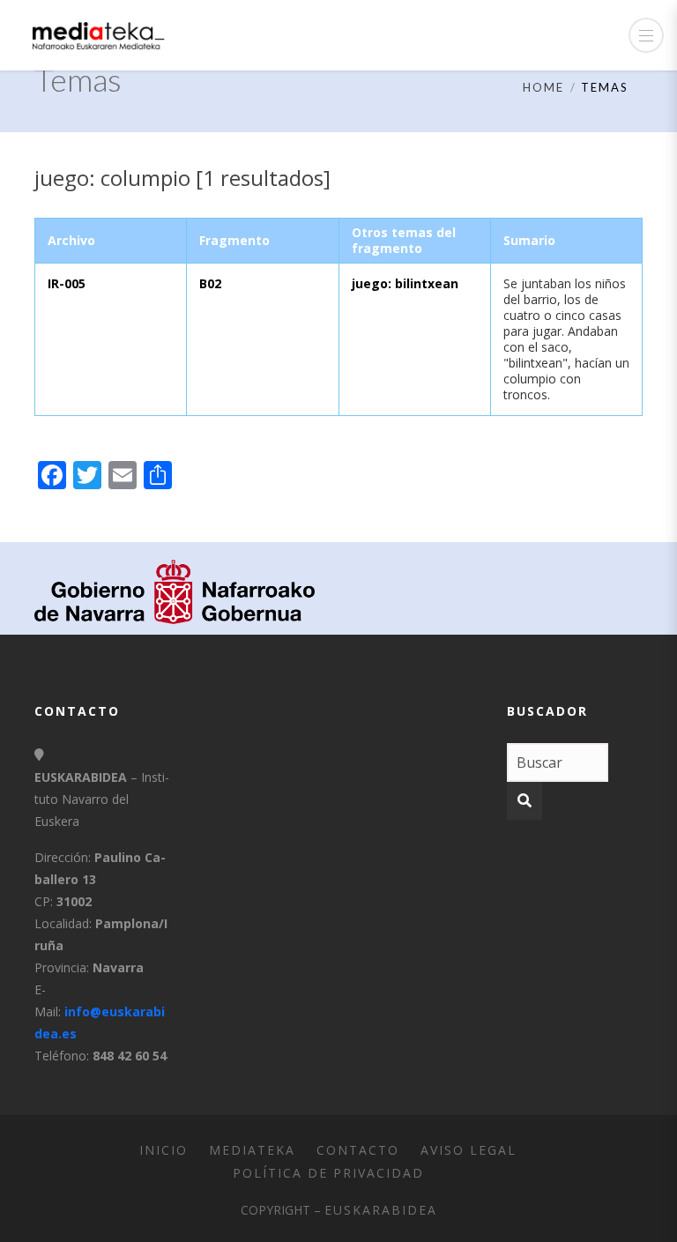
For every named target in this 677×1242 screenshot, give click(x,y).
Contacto (357, 1150)
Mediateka (252, 1150)
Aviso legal (468, 1150)
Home (543, 87)
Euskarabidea (380, 1209)
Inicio (163, 1150)
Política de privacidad (328, 1172)
